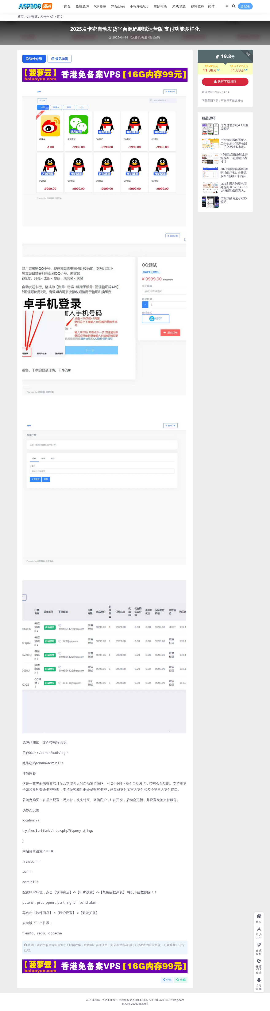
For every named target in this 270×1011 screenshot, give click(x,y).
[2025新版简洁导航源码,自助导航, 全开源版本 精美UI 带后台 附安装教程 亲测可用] (210, 172)
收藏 (183, 979)
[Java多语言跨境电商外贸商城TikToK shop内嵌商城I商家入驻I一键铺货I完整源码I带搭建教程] (210, 187)
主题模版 (160, 6)
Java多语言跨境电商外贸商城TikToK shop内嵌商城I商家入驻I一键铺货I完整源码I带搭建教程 (234, 191)
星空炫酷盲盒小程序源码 (233, 200)
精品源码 (118, 6)
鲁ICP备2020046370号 (135, 1004)
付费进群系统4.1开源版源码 (234, 127)
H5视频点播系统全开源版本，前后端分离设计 (234, 157)
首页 (67, 6)
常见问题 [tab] (61, 59)
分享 (168, 979)
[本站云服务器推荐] (105, 74)
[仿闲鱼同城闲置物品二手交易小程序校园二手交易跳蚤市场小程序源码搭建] (210, 143)
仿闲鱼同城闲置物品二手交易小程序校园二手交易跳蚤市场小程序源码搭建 (233, 145)
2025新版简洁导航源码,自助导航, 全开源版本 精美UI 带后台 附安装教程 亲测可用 (234, 174)
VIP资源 (100, 6)
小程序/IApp (139, 6)
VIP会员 (213, 66)
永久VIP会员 (241, 66)
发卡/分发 (47, 17)
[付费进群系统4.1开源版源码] (210, 129)
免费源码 (82, 6)
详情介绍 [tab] (35, 59)
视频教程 (197, 6)
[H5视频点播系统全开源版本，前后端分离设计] (210, 158)
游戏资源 (179, 6)
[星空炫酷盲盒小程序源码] (210, 202)
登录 (247, 6)
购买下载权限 (226, 81)
